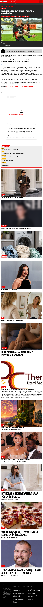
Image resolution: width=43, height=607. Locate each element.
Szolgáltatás (26, 586)
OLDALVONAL (11, 6)
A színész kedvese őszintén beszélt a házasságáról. (13, 461)
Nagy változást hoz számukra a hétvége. (11, 429)
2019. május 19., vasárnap (27, 86)
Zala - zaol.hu (30, 601)
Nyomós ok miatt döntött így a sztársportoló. (12, 575)
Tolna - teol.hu (30, 596)
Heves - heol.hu (15, 602)
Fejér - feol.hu (15, 598)
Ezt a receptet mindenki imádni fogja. (10, 537)
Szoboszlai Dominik (11, 3)
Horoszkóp (3, 3)
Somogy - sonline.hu (31, 593)
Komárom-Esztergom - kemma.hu (34, 590)
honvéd (7, 16)
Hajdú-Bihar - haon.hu (16, 601)
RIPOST (2, 6)
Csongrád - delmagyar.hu (17, 595)
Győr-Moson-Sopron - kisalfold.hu (18, 599)
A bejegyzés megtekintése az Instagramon (15, 114)
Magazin (14, 586)
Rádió (32, 586)
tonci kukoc (14, 16)
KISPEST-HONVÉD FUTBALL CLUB (13, 86)
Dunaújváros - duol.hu (16, 596)
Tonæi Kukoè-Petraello (11, 137)
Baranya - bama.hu (16, 590)
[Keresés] (38, 1)
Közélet (26, 584)
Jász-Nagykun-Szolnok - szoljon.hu (34, 589)
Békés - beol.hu (15, 592)
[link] (3, 195)
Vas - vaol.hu (30, 598)
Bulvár (19, 586)
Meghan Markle (19, 3)
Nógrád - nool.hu (31, 592)
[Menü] (40, 1)
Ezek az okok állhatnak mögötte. (9, 358)
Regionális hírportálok (17, 584)
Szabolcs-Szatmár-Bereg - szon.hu (34, 595)
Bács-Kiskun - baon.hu (17, 589)
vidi (19, 16)
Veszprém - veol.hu (31, 599)
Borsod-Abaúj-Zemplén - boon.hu (18, 593)
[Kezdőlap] (4, 1)
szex (3, 16)
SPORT (6, 6)
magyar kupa (25, 16)
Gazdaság (32, 584)
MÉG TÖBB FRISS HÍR (5, 165)
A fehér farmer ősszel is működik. (9, 499)
